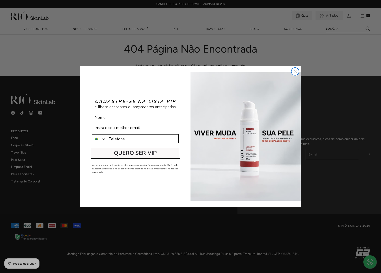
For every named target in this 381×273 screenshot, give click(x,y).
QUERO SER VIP (135, 153)
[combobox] (99, 139)
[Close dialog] (295, 71)
